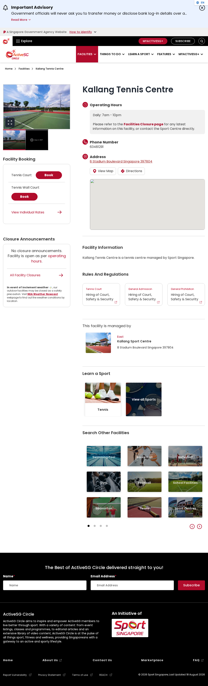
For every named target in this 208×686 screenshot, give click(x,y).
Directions (134, 171)
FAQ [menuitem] (196, 660)
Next (199, 526)
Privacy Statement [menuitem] (49, 675)
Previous (192, 526)
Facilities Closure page (143, 124)
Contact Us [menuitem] (102, 660)
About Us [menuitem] (50, 660)
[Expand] (10, 122)
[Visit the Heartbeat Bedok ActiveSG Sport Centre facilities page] (98, 342)
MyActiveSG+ (153, 41)
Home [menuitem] (8, 660)
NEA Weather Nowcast (42, 294)
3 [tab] (101, 526)
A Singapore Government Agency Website (37, 32)
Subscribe (183, 41)
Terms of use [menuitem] (80, 675)
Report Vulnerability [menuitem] (15, 675)
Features (164, 54)
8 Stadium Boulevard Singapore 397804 (121, 161)
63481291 (97, 146)
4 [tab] (107, 526)
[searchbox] (45, 585)
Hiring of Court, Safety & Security (99, 294)
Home (9, 68)
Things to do (110, 54)
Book (48, 175)
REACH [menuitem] (103, 675)
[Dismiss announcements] (202, 8)
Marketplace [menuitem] (152, 660)
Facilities (85, 54)
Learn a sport (139, 54)
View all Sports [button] (144, 399)
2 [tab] (95, 526)
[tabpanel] (103, 399)
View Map (105, 171)
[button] (201, 41)
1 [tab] (89, 526)
